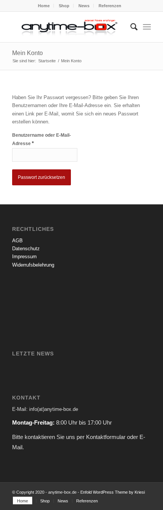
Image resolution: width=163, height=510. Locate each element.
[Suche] (130, 27)
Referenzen (110, 5)
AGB (17, 240)
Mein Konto (27, 53)
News (83, 5)
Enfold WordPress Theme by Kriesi (112, 492)
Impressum (24, 256)
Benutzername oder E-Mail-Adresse (41, 139)
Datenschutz (26, 248)
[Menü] (147, 27)
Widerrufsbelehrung (33, 265)
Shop (64, 5)
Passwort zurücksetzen (41, 177)
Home (44, 5)
